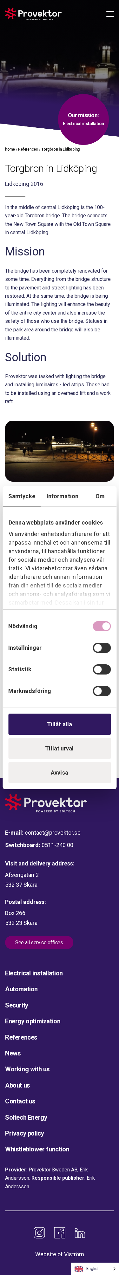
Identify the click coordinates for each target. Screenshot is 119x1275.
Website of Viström (59, 1254)
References (28, 149)
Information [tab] (62, 496)
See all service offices (39, 942)
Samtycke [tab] (21, 496)
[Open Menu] (110, 14)
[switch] (102, 648)
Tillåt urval (59, 748)
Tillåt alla (59, 724)
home (10, 149)
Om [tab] (100, 496)
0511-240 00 (57, 845)
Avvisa (59, 772)
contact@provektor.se (53, 832)
